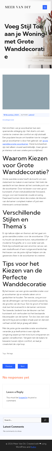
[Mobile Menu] (45, 7)
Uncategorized (8, 120)
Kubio (33, 447)
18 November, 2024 (11, 115)
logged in (23, 397)
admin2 (31, 115)
